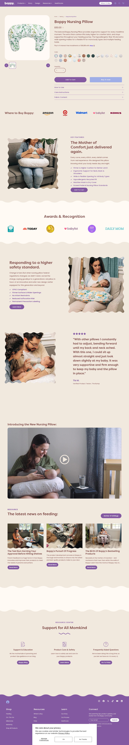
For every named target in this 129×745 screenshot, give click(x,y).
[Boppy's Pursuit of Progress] (65, 536)
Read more (13, 567)
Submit (114, 720)
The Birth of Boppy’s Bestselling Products (102, 552)
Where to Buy (105, 3)
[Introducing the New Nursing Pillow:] (64, 464)
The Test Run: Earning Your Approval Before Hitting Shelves (25, 552)
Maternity (9, 725)
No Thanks (83, 739)
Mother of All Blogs (111, 516)
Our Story (64, 714)
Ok (64, 739)
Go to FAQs (105, 662)
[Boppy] (7, 702)
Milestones (9, 721)
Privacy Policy (64, 733)
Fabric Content (60, 97)
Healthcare (65, 721)
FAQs (35, 721)
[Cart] (123, 3)
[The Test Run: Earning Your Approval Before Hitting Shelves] (26, 536)
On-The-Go (10, 717)
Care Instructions (61, 92)
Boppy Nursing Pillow (71, 16)
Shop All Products (11, 728)
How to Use (59, 87)
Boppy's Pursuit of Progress (61, 551)
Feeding (61, 16)
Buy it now (106, 80)
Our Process (65, 717)
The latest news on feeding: (33, 513)
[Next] (48, 65)
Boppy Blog (23, 662)
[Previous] (6, 65)
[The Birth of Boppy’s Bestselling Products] (103, 536)
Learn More (16, 307)
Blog (35, 717)
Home (55, 16)
